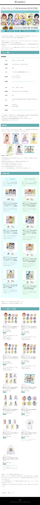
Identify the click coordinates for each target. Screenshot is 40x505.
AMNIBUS (31, 182)
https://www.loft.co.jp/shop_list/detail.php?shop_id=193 (23, 81)
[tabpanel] (10, 192)
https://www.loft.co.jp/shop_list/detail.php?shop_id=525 (23, 110)
